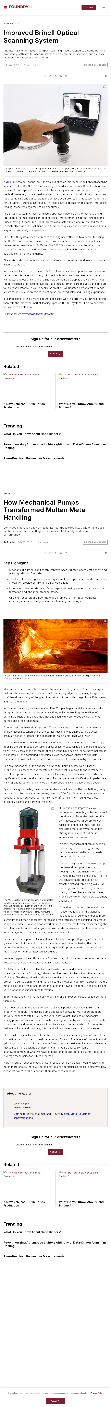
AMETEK (9, 181)
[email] (65, 75)
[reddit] (60, 75)
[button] (5, 7)
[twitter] (55, 75)
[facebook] (45, 75)
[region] (55, 1397)
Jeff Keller (9, 542)
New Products (11, 24)
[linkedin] (50, 75)
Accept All (55, 1401)
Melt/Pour (9, 493)
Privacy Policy (96, 1393)
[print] (106, 75)
